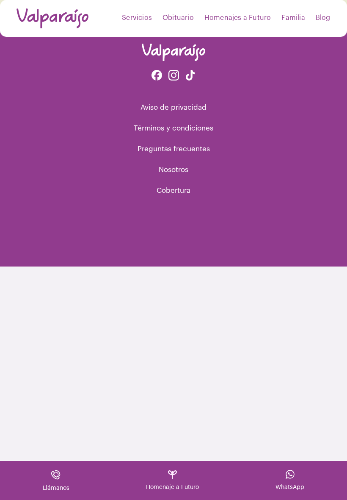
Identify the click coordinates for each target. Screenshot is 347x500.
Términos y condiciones (173, 128)
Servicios (137, 17)
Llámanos (56, 488)
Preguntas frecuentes (174, 149)
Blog (323, 17)
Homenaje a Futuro (172, 487)
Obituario (178, 17)
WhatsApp (289, 487)
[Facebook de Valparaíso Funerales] (156, 76)
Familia (293, 17)
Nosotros (173, 169)
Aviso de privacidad (173, 107)
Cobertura (173, 190)
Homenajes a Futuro (237, 17)
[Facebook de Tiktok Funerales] (190, 76)
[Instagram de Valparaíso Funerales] (173, 76)
